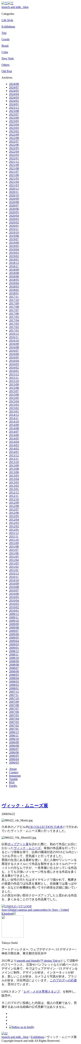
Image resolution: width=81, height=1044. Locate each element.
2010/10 (14, 580)
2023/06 (14, 117)
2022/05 (14, 148)
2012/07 (14, 509)
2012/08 (14, 506)
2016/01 (14, 371)
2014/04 (14, 441)
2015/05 (14, 398)
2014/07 (14, 431)
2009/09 (14, 624)
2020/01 (14, 225)
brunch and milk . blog (15, 7)
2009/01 (14, 647)
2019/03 (14, 252)
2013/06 (14, 472)
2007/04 (14, 718)
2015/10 (14, 381)
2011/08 (14, 546)
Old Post (7, 71)
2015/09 (14, 384)
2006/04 (14, 759)
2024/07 (14, 87)
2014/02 (14, 448)
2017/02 (14, 327)
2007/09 (14, 701)
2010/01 (14, 610)
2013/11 (14, 458)
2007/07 (14, 708)
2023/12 (14, 107)
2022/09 (14, 134)
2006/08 (14, 745)
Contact (13, 772)
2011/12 (14, 533)
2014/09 (14, 425)
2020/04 (14, 215)
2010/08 (14, 587)
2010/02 (14, 607)
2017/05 (14, 316)
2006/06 (14, 752)
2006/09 (14, 742)
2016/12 (14, 333)
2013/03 (14, 482)
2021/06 (14, 175)
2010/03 (14, 603)
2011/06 (14, 553)
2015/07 (14, 391)
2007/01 (14, 728)
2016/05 (14, 357)
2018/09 (14, 269)
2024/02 (14, 100)
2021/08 (14, 168)
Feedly (13, 785)
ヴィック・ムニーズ (27, 848)
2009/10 (14, 620)
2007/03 (14, 722)
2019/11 (14, 229)
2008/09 (14, 661)
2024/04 (14, 94)
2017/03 (14, 323)
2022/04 (14, 151)
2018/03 (14, 286)
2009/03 (14, 644)
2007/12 (14, 691)
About (13, 769)
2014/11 (14, 418)
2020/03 (14, 219)
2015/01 (14, 411)
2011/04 (14, 560)
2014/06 (14, 435)
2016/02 (14, 367)
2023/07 (14, 114)
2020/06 (14, 208)
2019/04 (14, 249)
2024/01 (14, 104)
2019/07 (14, 239)
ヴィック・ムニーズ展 (25, 805)
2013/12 (14, 455)
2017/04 (14, 320)
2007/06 (14, 712)
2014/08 (14, 428)
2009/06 (14, 634)
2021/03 (14, 185)
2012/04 (14, 519)
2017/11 (14, 296)
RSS (12, 782)
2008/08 (14, 664)
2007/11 (14, 695)
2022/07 (14, 141)
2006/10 (14, 739)
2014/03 (14, 445)
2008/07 (14, 668)
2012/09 (14, 502)
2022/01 (14, 158)
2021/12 (14, 161)
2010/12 (14, 573)
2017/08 (14, 306)
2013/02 (14, 485)
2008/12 (14, 651)
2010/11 (14, 576)
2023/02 (14, 131)
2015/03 (14, 404)
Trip (4, 33)
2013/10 (14, 462)
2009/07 (14, 630)
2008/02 (14, 684)
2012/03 (14, 522)
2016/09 (14, 343)
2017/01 (14, 330)
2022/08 (14, 138)
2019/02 (14, 256)
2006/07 (14, 749)
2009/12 (14, 614)
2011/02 (14, 566)
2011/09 (14, 543)
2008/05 (14, 674)
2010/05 (14, 597)
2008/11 (14, 654)
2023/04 (14, 124)
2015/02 (14, 408)
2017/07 (14, 310)
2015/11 (14, 377)
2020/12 (14, 188)
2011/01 (14, 570)
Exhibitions (8, 26)
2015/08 (14, 387)
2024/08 (14, 84)
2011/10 (14, 539)
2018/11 (14, 266)
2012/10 (14, 499)
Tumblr (13, 779)
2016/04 (14, 360)
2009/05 (14, 637)
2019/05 (14, 246)
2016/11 (14, 337)
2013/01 (14, 489)
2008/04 (14, 678)
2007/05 (14, 715)
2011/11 (13, 536)
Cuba (5, 52)
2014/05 (14, 438)
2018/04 (14, 283)
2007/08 (14, 705)
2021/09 (14, 165)
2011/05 (14, 556)
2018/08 (14, 273)
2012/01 (14, 529)
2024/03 (14, 97)
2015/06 (14, 394)
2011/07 (14, 549)
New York (8, 58)
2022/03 (14, 154)
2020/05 (14, 212)
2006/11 (14, 735)
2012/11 (14, 495)
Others (5, 64)
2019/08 (14, 235)
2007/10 (14, 698)
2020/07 (14, 205)
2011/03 (14, 563)
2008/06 (14, 671)
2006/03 (14, 762)
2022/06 (14, 144)
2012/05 (14, 516)
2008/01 (14, 688)
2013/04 (14, 479)
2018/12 (14, 262)
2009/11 (14, 617)
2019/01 (14, 259)
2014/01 (14, 452)
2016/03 (14, 364)
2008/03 (14, 681)
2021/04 (14, 181)
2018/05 (14, 279)
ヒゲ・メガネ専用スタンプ (42, 991)
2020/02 (14, 222)
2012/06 (14, 512)
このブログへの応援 (63, 980)
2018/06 (14, 276)
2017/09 (14, 303)
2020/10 (14, 195)
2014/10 (14, 421)
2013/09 (14, 465)
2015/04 (14, 401)
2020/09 (14, 198)
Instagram (15, 775)
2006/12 (14, 732)
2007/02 (14, 725)
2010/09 (14, 583)
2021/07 (14, 171)
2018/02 (14, 289)
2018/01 (14, 293)
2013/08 (14, 468)
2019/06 (14, 242)
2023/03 (14, 127)
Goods (5, 39)
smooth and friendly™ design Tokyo (38, 960)
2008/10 (14, 657)
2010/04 (14, 600)
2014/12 (14, 414)
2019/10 (14, 232)
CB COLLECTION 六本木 (46, 826)
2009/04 (14, 641)
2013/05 (14, 475)
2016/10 (14, 340)
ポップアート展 (18, 844)
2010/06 (14, 593)
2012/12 (14, 492)
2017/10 (14, 300)
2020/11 (14, 192)
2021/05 (14, 178)
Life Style (7, 20)
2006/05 (14, 755)
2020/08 (14, 202)
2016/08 (14, 347)
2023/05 (14, 121)
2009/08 (14, 627)
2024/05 (14, 90)
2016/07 (14, 350)
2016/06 (14, 354)
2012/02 (14, 526)
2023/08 (14, 111)
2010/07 (14, 590)
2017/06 (14, 313)
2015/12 (14, 374)
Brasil (5, 45)
